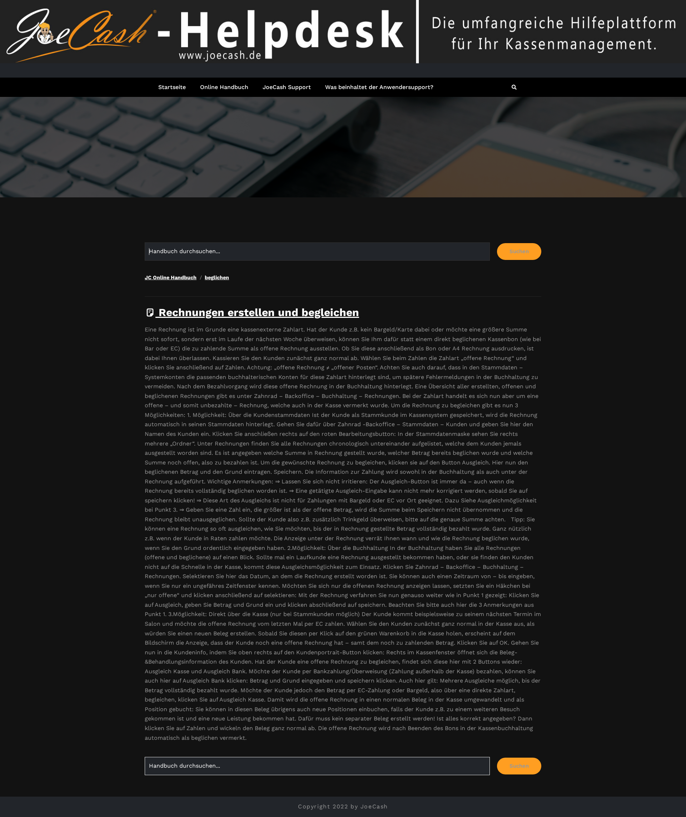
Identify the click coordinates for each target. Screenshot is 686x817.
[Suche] (515, 87)
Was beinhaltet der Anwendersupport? (379, 87)
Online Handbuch (224, 87)
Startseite (172, 87)
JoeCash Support (287, 87)
